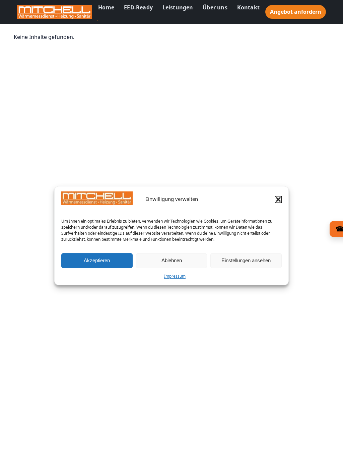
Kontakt (248, 7)
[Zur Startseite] (54, 12)
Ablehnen (171, 260)
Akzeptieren (97, 260)
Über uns (215, 7)
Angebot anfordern (295, 11)
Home (106, 7)
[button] (278, 199)
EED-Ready (138, 7)
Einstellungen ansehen (246, 260)
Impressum (175, 276)
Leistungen (177, 7)
